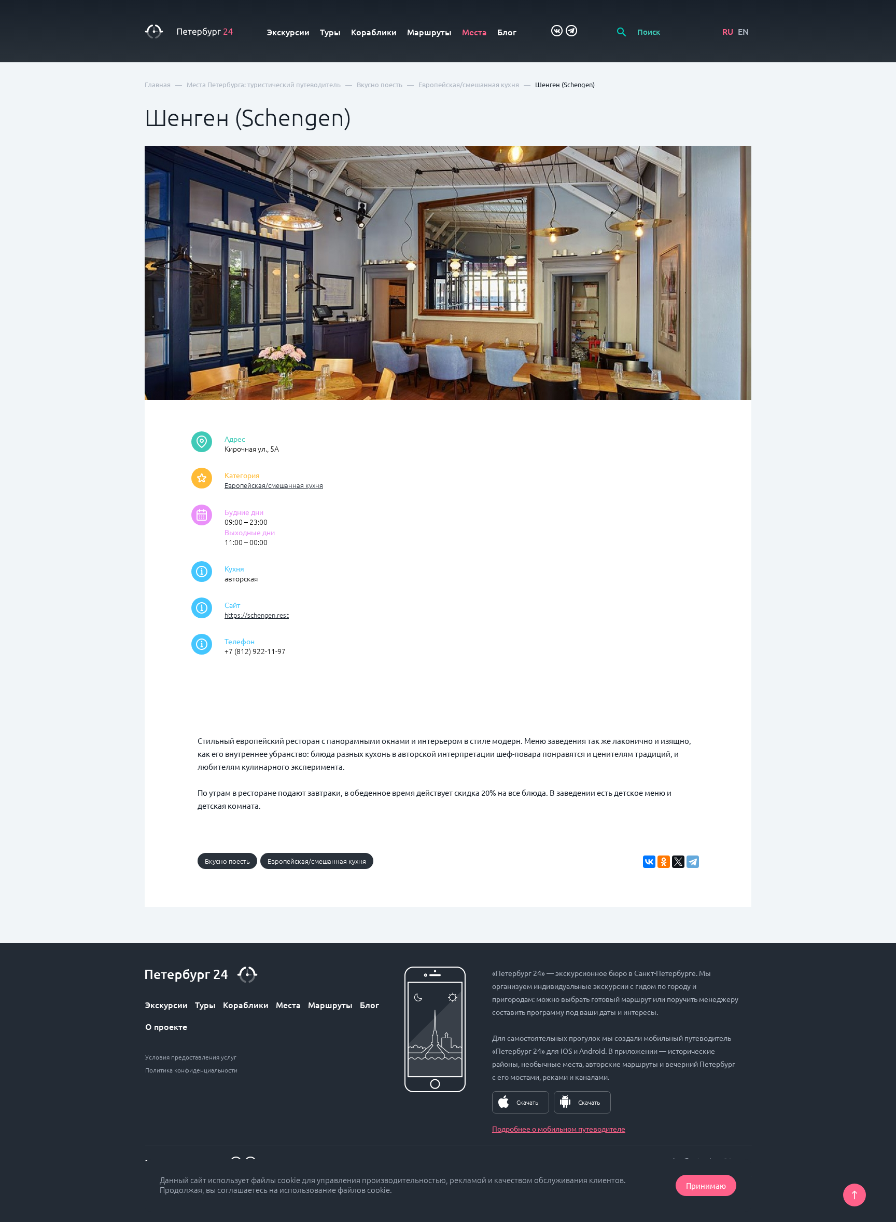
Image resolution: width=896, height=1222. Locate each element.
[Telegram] (693, 862)
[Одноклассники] (663, 862)
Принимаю (706, 1185)
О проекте (166, 1026)
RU (727, 31)
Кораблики (374, 31)
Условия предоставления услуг (190, 1057)
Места (474, 31)
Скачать (527, 1102)
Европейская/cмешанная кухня (274, 485)
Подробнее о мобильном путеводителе (558, 1128)
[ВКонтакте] (649, 862)
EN (743, 31)
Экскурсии (288, 31)
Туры (330, 31)
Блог (506, 31)
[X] (678, 862)
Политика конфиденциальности (191, 1070)
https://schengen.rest (257, 615)
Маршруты (429, 31)
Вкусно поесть (227, 861)
